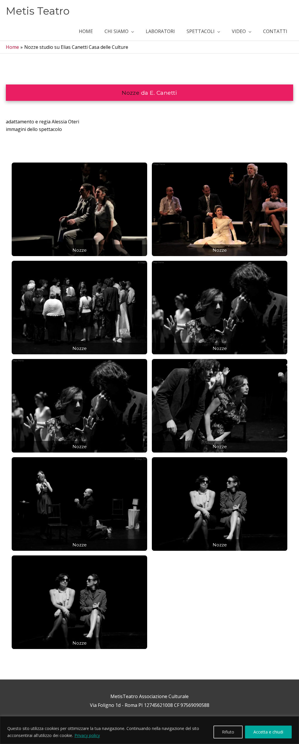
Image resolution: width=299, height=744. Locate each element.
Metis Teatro (37, 11)
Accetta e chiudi (268, 732)
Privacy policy (87, 735)
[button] (119, 31)
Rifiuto (228, 732)
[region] (149, 730)
